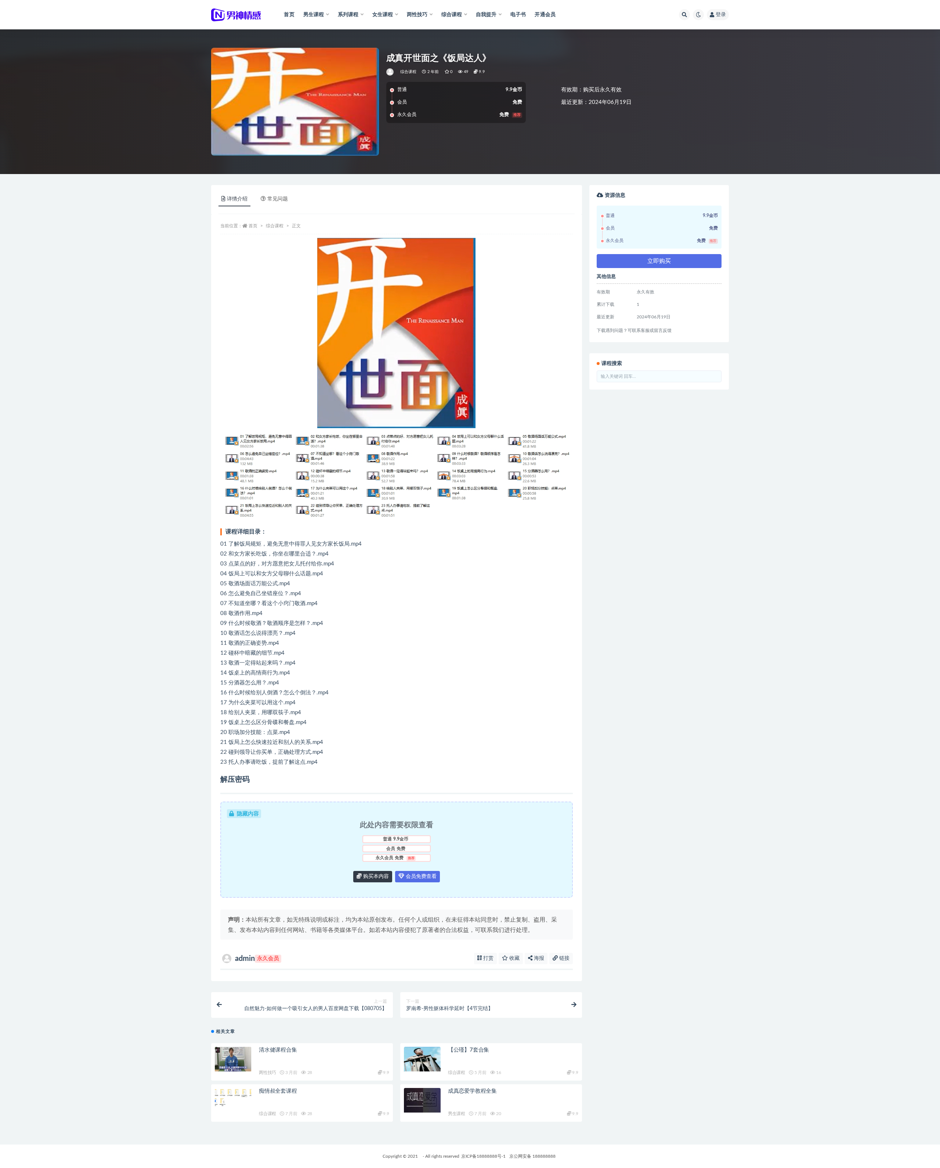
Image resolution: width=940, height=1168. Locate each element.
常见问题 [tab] (277, 199)
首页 (289, 14)
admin (257, 958)
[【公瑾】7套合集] (422, 1059)
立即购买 (659, 261)
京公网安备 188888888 (532, 1156)
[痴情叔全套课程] (233, 1097)
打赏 (488, 958)
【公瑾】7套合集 (468, 1050)
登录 (721, 14)
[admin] (390, 72)
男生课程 (456, 1113)
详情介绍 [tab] (237, 199)
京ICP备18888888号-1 (483, 1156)
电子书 (518, 14)
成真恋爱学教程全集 (472, 1091)
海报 (538, 958)
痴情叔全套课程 (278, 1091)
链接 (564, 958)
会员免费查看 (420, 876)
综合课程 (408, 72)
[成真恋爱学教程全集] (422, 1100)
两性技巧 (267, 1072)
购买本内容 (375, 876)
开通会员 (545, 14)
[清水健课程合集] (233, 1059)
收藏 (514, 958)
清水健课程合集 (278, 1050)
